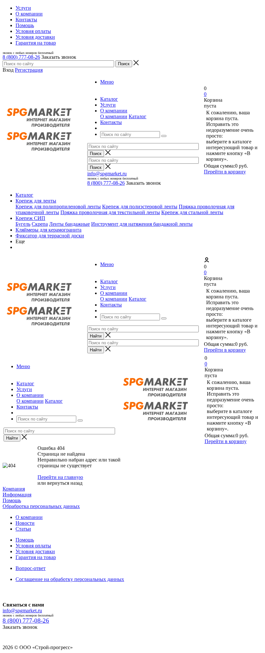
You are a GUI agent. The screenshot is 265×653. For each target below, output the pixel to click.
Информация (17, 494)
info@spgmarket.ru (107, 173)
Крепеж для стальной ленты (192, 212)
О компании (113, 116)
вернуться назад (64, 483)
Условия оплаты (33, 545)
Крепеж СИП (30, 218)
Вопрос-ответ (31, 568)
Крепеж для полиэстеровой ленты (139, 206)
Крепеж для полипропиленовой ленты (58, 206)
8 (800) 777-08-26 (21, 57)
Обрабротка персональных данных (41, 506)
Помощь (12, 500)
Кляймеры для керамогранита (48, 230)
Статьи (23, 529)
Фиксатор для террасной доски (50, 235)
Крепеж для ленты (36, 200)
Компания (14, 489)
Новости (25, 523)
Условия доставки (35, 551)
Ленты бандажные (69, 224)
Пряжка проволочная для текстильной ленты (110, 212)
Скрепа (40, 224)
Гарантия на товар (36, 557)
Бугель (23, 224)
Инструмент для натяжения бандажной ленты (142, 224)
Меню (107, 82)
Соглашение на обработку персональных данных (70, 579)
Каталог (137, 116)
